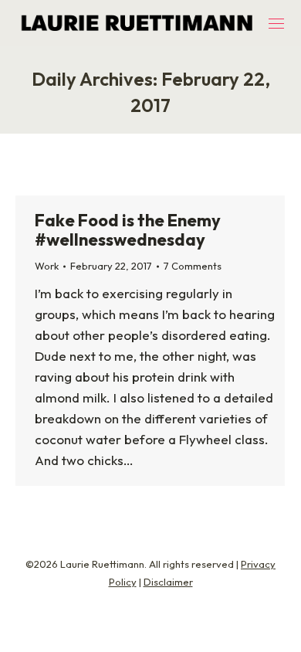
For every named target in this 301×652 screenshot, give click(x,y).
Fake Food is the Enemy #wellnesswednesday (128, 229)
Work (47, 266)
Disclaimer (168, 582)
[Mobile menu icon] (276, 23)
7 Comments (193, 266)
